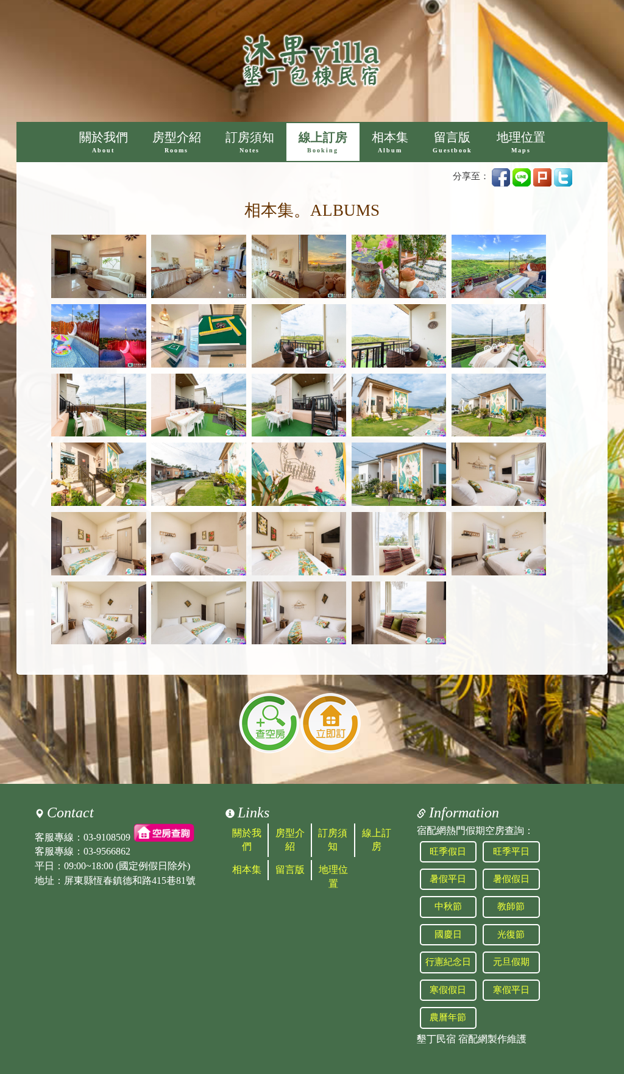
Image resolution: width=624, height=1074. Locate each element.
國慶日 (448, 934)
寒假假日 (448, 990)
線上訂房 (323, 142)
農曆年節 (448, 1017)
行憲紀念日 (448, 962)
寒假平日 (511, 990)
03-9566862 (106, 851)
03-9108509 (106, 836)
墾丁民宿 (436, 1039)
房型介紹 (176, 142)
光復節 (511, 934)
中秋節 (448, 906)
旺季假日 (448, 851)
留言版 (452, 142)
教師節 (511, 906)
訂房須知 (249, 142)
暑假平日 (448, 879)
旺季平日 (511, 851)
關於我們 (103, 142)
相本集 (390, 142)
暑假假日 (511, 879)
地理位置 (521, 142)
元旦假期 (511, 962)
